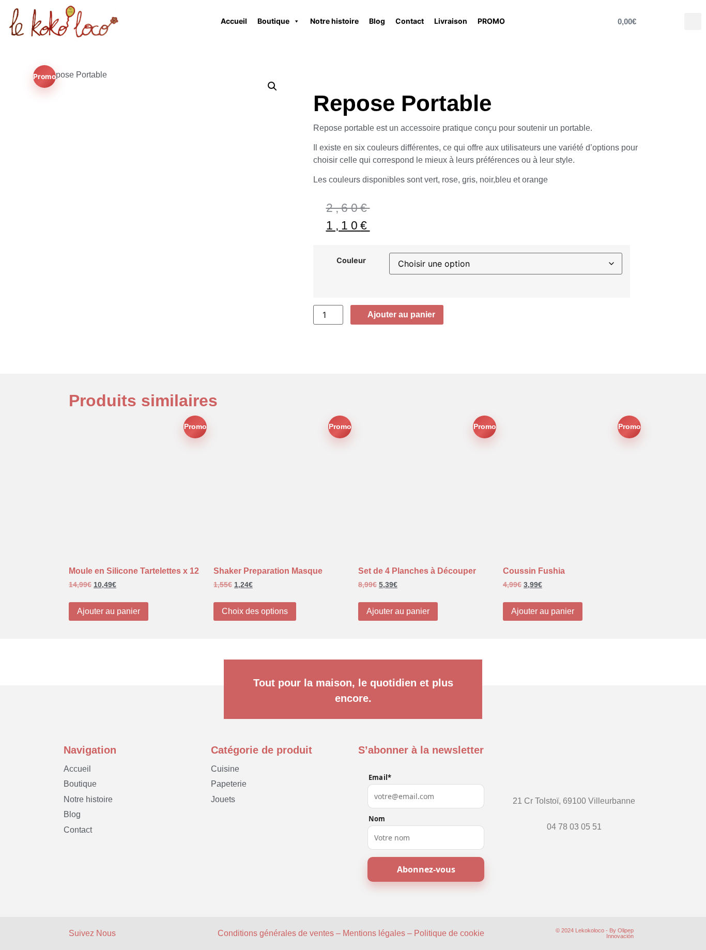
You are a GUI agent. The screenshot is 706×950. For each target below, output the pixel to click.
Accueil (234, 21)
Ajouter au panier (108, 611)
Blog (377, 21)
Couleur (351, 260)
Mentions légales (374, 933)
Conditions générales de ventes (276, 933)
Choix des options (255, 611)
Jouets (223, 799)
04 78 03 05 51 (574, 826)
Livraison (450, 21)
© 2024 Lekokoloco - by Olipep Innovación (595, 933)
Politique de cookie (449, 933)
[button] (692, 21)
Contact (409, 21)
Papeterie (229, 783)
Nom (377, 819)
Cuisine (225, 768)
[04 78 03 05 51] (574, 817)
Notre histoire (334, 21)
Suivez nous (92, 933)
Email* (380, 777)
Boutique (273, 21)
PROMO (491, 21)
